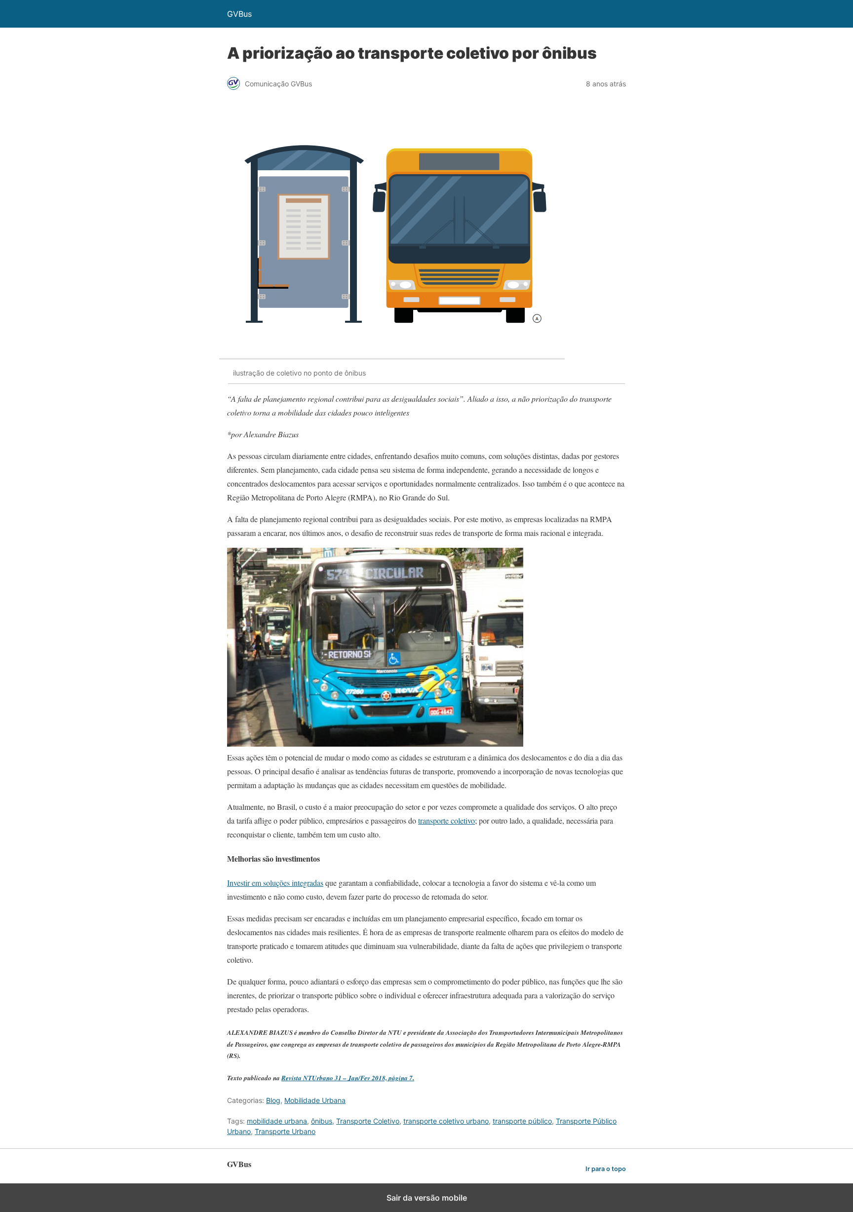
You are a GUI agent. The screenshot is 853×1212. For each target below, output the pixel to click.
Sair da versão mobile (427, 1198)
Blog (273, 1100)
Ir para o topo (605, 1169)
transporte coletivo (446, 820)
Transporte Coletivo (367, 1121)
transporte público (522, 1121)
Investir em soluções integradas (275, 882)
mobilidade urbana (277, 1121)
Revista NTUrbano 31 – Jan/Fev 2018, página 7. (347, 1077)
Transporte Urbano (285, 1131)
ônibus (321, 1121)
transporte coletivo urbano (446, 1121)
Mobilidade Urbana (315, 1100)
